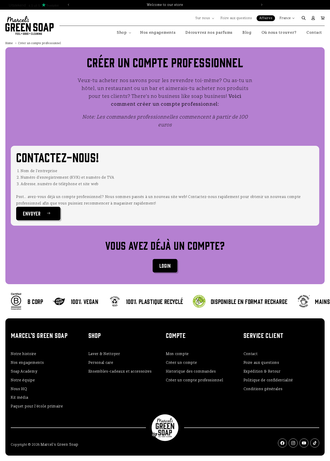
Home (9, 43)
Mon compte (177, 354)
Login (165, 265)
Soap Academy (24, 371)
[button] (204, 18)
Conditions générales (263, 389)
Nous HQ (19, 389)
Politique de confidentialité (268, 380)
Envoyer (32, 213)
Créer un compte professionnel (194, 380)
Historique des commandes (191, 371)
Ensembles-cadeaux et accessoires (120, 371)
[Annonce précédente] (68, 4)
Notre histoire (23, 354)
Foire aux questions (261, 362)
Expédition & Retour (262, 371)
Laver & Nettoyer (104, 354)
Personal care (100, 362)
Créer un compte (181, 362)
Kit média (19, 397)
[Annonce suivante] (262, 4)
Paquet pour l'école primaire (37, 406)
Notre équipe (23, 380)
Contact (251, 354)
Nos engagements (27, 362)
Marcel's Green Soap (59, 444)
